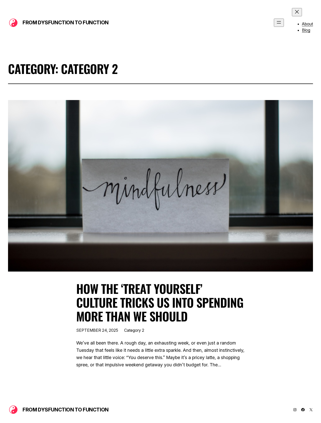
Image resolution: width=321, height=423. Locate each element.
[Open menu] (279, 23)
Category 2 (134, 330)
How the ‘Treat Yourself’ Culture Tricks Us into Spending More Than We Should (159, 302)
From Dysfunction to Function (66, 23)
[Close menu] (297, 12)
